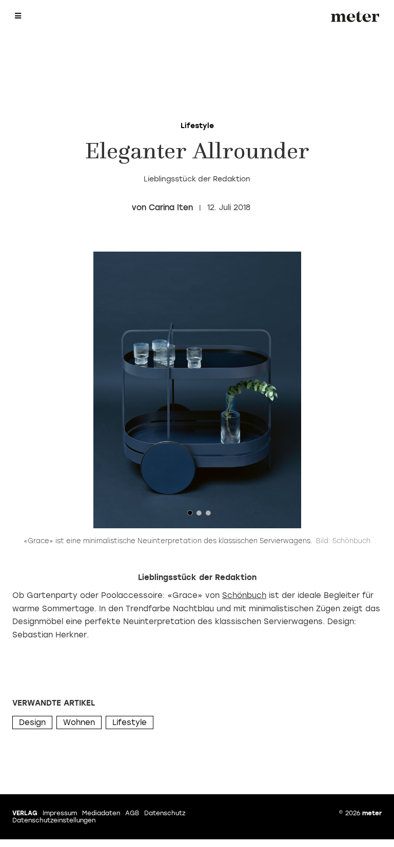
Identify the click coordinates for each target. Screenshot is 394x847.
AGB (132, 813)
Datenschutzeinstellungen (53, 820)
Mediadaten (101, 813)
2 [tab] (199, 515)
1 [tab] (190, 515)
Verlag (24, 813)
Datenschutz (164, 813)
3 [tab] (208, 515)
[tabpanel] (197, 390)
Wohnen (79, 722)
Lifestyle (129, 722)
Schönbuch (244, 595)
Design (32, 722)
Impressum (60, 813)
